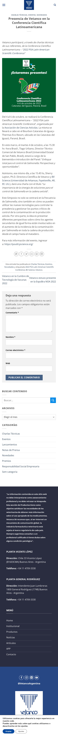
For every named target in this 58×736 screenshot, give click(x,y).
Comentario (12, 312)
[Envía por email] (31, 254)
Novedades (42, 15)
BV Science (30, 270)
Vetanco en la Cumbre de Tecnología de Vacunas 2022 (15, 280)
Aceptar (8, 731)
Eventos (32, 15)
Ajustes (21, 731)
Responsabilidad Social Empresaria (20, 466)
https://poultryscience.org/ (19, 244)
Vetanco (38, 270)
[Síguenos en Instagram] (26, 677)
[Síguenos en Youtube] (36, 677)
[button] (3, 4)
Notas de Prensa (11, 450)
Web (8, 363)
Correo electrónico (15, 350)
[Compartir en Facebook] (21, 254)
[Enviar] (53, 400)
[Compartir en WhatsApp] (16, 254)
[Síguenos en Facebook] (21, 677)
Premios (6, 460)
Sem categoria (9, 471)
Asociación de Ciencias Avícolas (21, 127)
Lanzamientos (9, 444)
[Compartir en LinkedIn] (41, 254)
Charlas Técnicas (19, 15)
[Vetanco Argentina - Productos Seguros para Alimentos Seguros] (29, 5)
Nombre (10, 337)
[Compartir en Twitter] (26, 254)
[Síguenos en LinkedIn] (31, 677)
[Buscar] (55, 5)
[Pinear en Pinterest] (36, 254)
